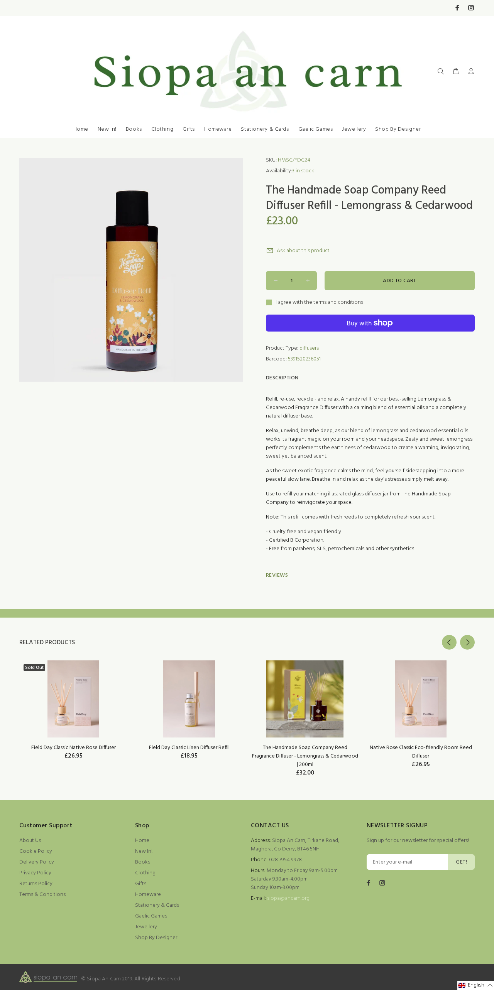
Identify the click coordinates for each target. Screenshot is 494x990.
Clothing (162, 129)
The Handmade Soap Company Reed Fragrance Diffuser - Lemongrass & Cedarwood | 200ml (305, 756)
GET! (461, 862)
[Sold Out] (73, 698)
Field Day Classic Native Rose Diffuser (73, 747)
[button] (475, 985)
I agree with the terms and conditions (319, 302)
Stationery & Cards (265, 129)
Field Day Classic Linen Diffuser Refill (189, 747)
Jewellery (354, 129)
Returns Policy (35, 883)
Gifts (189, 129)
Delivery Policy (36, 862)
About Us (30, 840)
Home (80, 129)
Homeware (218, 129)
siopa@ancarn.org (288, 898)
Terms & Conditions (42, 894)
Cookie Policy (35, 851)
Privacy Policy (35, 873)
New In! (107, 129)
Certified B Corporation (296, 540)
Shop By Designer (398, 129)
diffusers (309, 348)
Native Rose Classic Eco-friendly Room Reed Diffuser (421, 752)
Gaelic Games (315, 129)
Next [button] (467, 642)
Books (134, 129)
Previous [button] (449, 642)
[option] (73, 700)
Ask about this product (303, 250)
